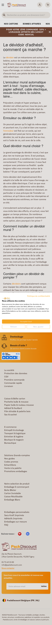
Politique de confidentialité (38, 296)
